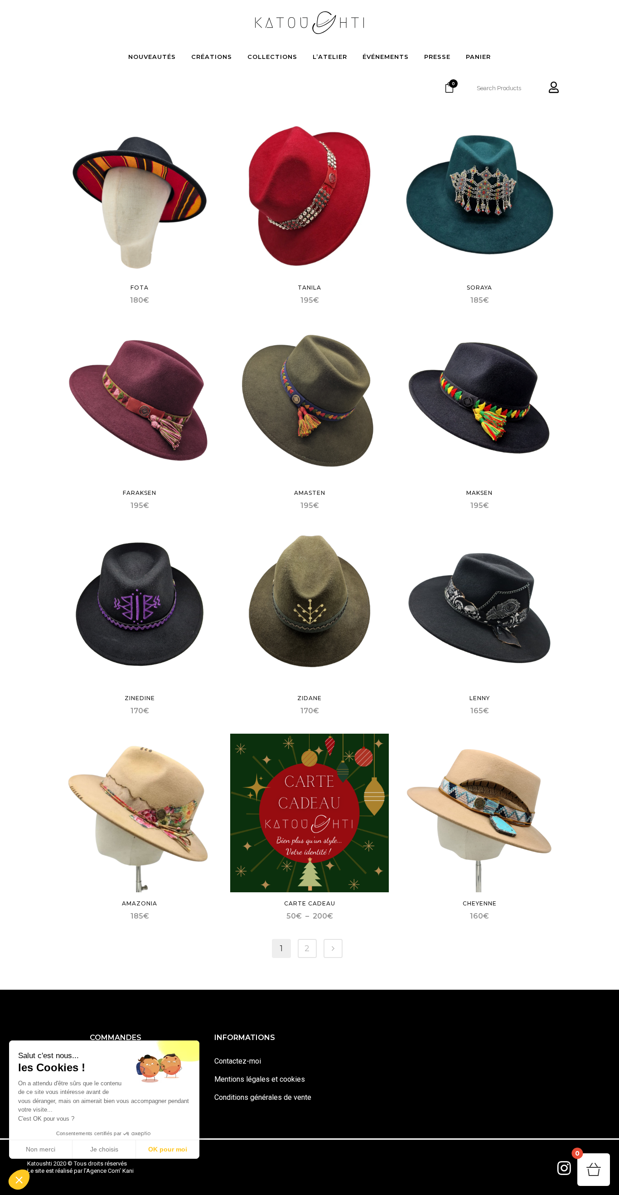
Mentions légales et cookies (259, 1079)
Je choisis (104, 1149)
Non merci (40, 1149)
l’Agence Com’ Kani (109, 1170)
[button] (19, 1179)
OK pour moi (167, 1149)
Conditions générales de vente (262, 1097)
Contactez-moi (237, 1061)
